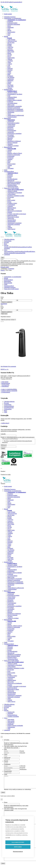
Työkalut (9, 227)
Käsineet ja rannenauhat (13, 154)
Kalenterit (10, 176)
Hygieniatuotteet (11, 130)
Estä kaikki (18, 847)
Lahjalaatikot (10, 136)
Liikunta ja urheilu (12, 191)
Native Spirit (10, 51)
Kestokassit (10, 157)
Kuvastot (6, 242)
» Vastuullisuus (5, 386)
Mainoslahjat (7, 118)
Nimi (5, 749)
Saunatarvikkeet (11, 220)
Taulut (9, 226)
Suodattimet (4, 303)
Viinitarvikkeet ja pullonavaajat (15, 115)
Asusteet (9, 150)
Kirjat (8, 198)
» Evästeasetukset (5, 392)
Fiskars (9, 71)
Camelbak (10, 60)
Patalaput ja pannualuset (13, 107)
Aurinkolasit (10, 121)
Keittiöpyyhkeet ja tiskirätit (14, 100)
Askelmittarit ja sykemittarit (14, 192)
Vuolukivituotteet (11, 117)
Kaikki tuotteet (8, 14)
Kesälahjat (10, 21)
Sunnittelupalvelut (9, 407)
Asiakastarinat (18, 253)
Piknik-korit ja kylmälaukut (14, 211)
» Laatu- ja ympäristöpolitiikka (9, 389)
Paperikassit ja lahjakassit (14, 141)
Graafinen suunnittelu (13, 716)
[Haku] (17, 259)
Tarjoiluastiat (10, 112)
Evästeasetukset (18, 851)
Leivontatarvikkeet (12, 103)
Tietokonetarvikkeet (12, 186)
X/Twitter (6, 740)
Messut (9, 30)
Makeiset (9, 139)
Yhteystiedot (7, 251)
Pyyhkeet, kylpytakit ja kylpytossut (16, 214)
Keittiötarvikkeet (8, 89)
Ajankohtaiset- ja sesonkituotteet (12, 18)
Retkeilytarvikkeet (12, 215)
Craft (8, 65)
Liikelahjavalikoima (9, 239)
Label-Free (10, 47)
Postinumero (23, 769)
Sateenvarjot (10, 218)
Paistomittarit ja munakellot (14, 106)
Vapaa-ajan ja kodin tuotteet (11, 188)
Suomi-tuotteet (11, 32)
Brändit (6, 36)
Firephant (9, 70)
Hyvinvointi (10, 197)
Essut (8, 95)
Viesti (5, 774)
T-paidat (9, 165)
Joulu (8, 29)
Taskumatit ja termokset (13, 224)
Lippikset (9, 159)
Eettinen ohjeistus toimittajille (15, 725)
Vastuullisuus (21, 251)
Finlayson (10, 68)
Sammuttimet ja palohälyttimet (15, 110)
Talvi (8, 35)
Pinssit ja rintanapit (12, 142)
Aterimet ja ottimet (12, 92)
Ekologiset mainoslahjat (13, 24)
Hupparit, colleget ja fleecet (14, 153)
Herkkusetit (10, 27)
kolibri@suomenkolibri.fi (15, 2)
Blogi (5, 244)
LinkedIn (3, 434)
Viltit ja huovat (11, 229)
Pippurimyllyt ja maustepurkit (15, 109)
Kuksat (9, 201)
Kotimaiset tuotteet (12, 23)
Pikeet (9, 161)
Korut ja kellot (11, 200)
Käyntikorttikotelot (12, 179)
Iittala (8, 74)
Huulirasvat (10, 129)
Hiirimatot (10, 174)
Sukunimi (22, 753)
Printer (9, 83)
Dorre (8, 67)
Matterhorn (10, 80)
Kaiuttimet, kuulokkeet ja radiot (15, 195)
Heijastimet (10, 127)
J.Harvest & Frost (12, 41)
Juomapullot (10, 132)
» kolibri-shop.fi (5, 423)
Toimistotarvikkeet (9, 171)
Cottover (9, 64)
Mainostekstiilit (8, 147)
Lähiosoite (22, 766)
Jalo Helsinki (10, 77)
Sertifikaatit (28, 251)
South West (10, 86)
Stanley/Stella (11, 57)
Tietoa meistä (14, 251)
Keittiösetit (10, 101)
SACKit (9, 54)
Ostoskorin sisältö (8, 810)
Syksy (9, 33)
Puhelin (6, 761)
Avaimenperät (11, 126)
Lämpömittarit (11, 204)
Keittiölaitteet (10, 98)
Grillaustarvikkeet (12, 97)
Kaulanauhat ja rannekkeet (14, 133)
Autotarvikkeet (11, 124)
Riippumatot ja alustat (13, 217)
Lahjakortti (7, 254)
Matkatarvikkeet (11, 208)
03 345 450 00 (4, 2)
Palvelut (6, 245)
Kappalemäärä (8, 771)
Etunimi (22, 751)
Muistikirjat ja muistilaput (14, 182)
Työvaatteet (10, 168)
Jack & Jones (10, 42)
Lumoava (9, 48)
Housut (9, 151)
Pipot (8, 162)
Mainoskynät (10, 180)
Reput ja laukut (11, 164)
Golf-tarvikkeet (11, 194)
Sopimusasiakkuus (22, 247)
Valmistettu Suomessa (9, 17)
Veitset (9, 114)
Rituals (9, 53)
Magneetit (10, 138)
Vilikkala (9, 59)
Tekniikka (10, 144)
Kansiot (9, 177)
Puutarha (9, 212)
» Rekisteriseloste (5, 383)
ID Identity (10, 76)
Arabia (9, 73)
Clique (9, 62)
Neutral (9, 82)
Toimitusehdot (5, 385)
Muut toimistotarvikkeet (13, 183)
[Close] (1, 468)
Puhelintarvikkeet (12, 185)
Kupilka (9, 45)
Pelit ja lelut (10, 209)
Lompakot (10, 206)
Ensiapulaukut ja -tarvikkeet (14, 94)
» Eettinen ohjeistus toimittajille (9, 390)
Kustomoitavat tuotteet (13, 123)
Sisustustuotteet (11, 221)
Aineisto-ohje (7, 247)
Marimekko (10, 50)
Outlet (5, 170)
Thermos (9, 88)
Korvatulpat (10, 135)
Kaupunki (22, 767)
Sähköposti (4, 445)
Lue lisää (7, 837)
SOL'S (9, 56)
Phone (5, 802)
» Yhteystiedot (4, 381)
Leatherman (10, 79)
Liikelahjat (14, 247)
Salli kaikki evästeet (18, 842)
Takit (8, 167)
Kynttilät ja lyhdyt (12, 203)
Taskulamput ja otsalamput (14, 223)
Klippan (9, 44)
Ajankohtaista (7, 241)
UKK (23, 253)
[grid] (1, 321)
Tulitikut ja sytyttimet (13, 145)
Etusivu (3, 270)
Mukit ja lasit (10, 104)
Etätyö (9, 26)
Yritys (5, 250)
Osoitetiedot (7, 764)
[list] (3, 321)
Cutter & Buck (11, 39)
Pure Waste (10, 85)
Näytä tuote (4, 313)
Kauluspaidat (10, 156)
